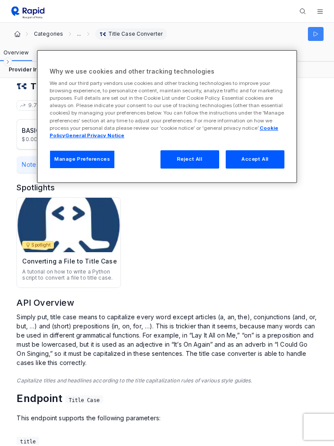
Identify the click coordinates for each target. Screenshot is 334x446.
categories (48, 34)
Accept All (255, 159)
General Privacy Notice (94, 135)
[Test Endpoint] (316, 34)
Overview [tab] (16, 52)
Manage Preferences (82, 159)
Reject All (190, 159)
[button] (320, 11)
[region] (167, 116)
